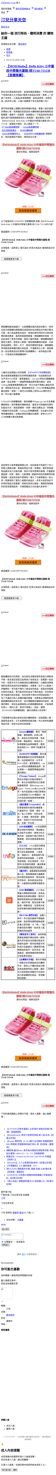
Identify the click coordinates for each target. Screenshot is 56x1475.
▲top (3, 1224)
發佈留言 (5, 1245)
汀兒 (3, 1198)
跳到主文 (5, 27)
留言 (21, 1213)
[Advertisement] (28, 300)
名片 (8, 55)
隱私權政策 (46, 1437)
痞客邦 (16, 1213)
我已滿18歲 (6, 1470)
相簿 (8, 49)
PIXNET (12, 1437)
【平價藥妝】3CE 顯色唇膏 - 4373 (21, 1166)
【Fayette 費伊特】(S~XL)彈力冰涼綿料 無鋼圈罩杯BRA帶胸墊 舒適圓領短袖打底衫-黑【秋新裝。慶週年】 (30, 1144)
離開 (15, 1470)
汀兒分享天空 (13, 20)
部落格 (9, 52)
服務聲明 (28, 1439)
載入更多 (5, 1229)
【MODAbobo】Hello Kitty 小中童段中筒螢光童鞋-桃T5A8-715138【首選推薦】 (30, 71)
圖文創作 (22, 44)
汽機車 (20, 1220)
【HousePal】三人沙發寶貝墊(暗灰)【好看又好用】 (29, 1163)
